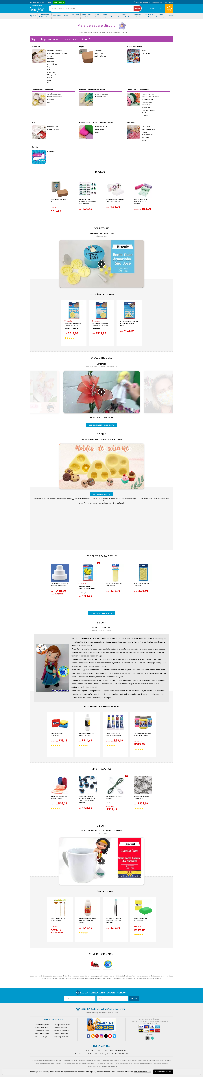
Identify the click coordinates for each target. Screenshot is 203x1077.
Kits (33, 122)
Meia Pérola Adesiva (149, 129)
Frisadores (50, 99)
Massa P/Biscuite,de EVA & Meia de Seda (97, 122)
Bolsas (144, 51)
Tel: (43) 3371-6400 (156, 8)
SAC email (120, 1008)
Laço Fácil (145, 115)
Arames (49, 56)
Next (108, 417)
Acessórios (36, 46)
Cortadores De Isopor (54, 94)
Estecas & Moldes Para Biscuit (92, 89)
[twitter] (114, 1036)
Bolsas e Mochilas (134, 46)
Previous (95, 417)
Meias (97, 132)
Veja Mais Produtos (101, 494)
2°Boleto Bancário (60, 1028)
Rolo (48, 102)
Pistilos (49, 77)
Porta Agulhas (146, 53)
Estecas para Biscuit (101, 94)
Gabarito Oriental (53, 127)
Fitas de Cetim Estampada (150, 97)
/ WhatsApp (104, 1008)
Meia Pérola (146, 127)
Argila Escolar (99, 53)
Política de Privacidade (142, 1072)
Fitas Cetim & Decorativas (138, 89)
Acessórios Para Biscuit (54, 51)
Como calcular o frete (42, 1031)
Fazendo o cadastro (41, 1028)
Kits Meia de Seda (53, 129)
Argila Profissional (100, 56)
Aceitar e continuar (163, 1072)
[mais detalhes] (59, 217)
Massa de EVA (99, 129)
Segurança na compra (61, 1037)
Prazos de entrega (41, 1037)
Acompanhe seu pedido (62, 1025)
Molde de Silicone (101, 97)
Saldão (35, 147)
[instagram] (101, 1036)
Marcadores (51, 72)
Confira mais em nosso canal (101, 425)
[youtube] (110, 1036)
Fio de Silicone (52, 64)
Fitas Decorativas (147, 99)
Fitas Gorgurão (147, 102)
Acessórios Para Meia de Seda (57, 53)
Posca (49, 80)
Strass (144, 140)
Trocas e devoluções (61, 1034)
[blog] (93, 1036)
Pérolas (144, 132)
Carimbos (50, 59)
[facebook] (88, 1036)
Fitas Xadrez (146, 113)
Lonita (49, 69)
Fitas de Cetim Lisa (148, 94)
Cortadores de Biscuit (54, 97)
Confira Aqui (51, 151)
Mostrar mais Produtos (101, 613)
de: (80, 593)
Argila (81, 46)
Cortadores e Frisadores (42, 89)
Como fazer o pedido (42, 1025)
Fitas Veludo (146, 107)
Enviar (134, 998)
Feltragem (50, 61)
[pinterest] (97, 1036)
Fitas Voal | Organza (148, 110)
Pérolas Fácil (146, 137)
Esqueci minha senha (42, 1034)
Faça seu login (144, 2)
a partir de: (54, 207)
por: (80, 209)
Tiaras (49, 83)
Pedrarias (131, 122)
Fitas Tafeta (146, 105)
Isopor (49, 67)
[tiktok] (106, 1036)
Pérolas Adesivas (147, 135)
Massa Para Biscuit (101, 127)
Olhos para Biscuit (53, 75)
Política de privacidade (61, 1031)
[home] (37, 8)
